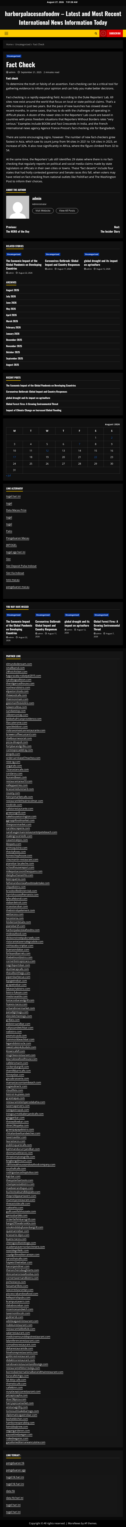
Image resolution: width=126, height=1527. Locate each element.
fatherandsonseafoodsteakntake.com (28, 883)
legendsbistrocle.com (18, 1043)
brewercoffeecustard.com (21, 734)
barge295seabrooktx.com (21, 1223)
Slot (8, 559)
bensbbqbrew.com (17, 1426)
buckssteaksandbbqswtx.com (23, 1192)
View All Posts (67, 210)
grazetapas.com (15, 1098)
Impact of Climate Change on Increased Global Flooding (33, 410)
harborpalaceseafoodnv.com (23, 930)
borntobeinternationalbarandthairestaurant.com (34, 1372)
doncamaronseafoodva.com (22, 1274)
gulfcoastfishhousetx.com (21, 1211)
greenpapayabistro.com (20, 1129)
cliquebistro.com (16, 887)
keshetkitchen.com (17, 1418)
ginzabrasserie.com (17, 1078)
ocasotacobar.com (17, 906)
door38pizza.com (16, 1399)
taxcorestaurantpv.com (19, 1289)
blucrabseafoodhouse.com (21, 1059)
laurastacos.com (15, 1141)
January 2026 (13, 333)
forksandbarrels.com (18, 953)
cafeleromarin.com (17, 1063)
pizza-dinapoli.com (17, 742)
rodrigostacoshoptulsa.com (22, 1172)
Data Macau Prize (16, 510)
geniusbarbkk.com (17, 1215)
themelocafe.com (16, 1383)
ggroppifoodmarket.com (20, 820)
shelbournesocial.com (19, 738)
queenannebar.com (17, 1231)
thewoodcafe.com (16, 695)
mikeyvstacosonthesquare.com (24, 871)
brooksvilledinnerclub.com (21, 890)
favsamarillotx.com (17, 1286)
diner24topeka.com (17, 1125)
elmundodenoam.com (19, 664)
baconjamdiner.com (18, 1266)
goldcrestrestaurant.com (20, 1356)
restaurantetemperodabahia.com (25, 1102)
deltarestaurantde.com (19, 1348)
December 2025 (14, 340)
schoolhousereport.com (20, 867)
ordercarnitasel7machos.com (23, 758)
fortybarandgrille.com (19, 746)
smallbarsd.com (15, 668)
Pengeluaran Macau (17, 538)
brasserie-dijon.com (17, 1235)
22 (95, 457)
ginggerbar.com (15, 1117)
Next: (110, 229)
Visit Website (42, 210)
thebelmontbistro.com (19, 957)
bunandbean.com (16, 777)
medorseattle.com (17, 996)
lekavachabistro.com (18, 988)
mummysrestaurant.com (20, 1199)
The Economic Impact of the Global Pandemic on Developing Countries (23, 264)
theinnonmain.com (17, 699)
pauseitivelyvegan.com (19, 1434)
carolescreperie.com (18, 828)
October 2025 (13, 352)
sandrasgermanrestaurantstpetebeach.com (31, 832)
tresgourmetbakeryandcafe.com (25, 1113)
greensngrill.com (16, 812)
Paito (9, 531)
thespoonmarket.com (18, 824)
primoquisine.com (16, 847)
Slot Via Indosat (15, 573)
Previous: (17, 229)
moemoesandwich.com (19, 1309)
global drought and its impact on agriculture (101, 263)
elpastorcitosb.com (17, 691)
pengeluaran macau (17, 587)
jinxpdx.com (13, 754)
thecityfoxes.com (16, 851)
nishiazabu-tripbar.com (19, 945)
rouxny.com (13, 793)
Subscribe (115, 33)
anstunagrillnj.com (17, 1407)
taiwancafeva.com (16, 707)
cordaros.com (14, 773)
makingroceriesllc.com (19, 836)
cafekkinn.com (14, 1387)
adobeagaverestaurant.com (22, 1321)
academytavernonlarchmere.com (25, 1246)
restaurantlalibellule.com (20, 1328)
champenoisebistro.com (20, 1184)
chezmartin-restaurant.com (22, 859)
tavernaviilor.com (16, 1137)
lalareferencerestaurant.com (22, 1340)
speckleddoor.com (17, 726)
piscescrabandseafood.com (22, 1293)
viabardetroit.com (16, 902)
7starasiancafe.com (17, 769)
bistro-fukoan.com (17, 992)
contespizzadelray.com (19, 750)
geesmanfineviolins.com (20, 703)
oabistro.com (14, 1031)
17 (14, 457)
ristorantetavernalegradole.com (24, 941)
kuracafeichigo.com (17, 1375)
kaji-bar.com (13, 1176)
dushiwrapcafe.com (17, 969)
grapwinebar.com (16, 984)
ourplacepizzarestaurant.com (23, 1391)
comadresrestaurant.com (21, 1344)
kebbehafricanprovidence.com (23, 718)
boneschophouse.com (19, 855)
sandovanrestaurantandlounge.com (27, 1364)
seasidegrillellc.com (17, 1250)
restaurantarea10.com (19, 781)
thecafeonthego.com (18, 973)
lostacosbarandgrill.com (20, 1000)
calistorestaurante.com (19, 808)
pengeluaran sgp (16, 1470)
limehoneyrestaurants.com (22, 1352)
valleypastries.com (17, 785)
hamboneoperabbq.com (20, 1422)
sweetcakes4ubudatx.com (21, 1047)
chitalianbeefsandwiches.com (23, 1133)
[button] (6, 33)
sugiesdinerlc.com (16, 1086)
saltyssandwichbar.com (19, 1027)
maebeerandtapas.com (19, 1188)
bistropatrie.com (16, 879)
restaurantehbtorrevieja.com (23, 1368)
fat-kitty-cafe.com (16, 1379)
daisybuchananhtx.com (19, 875)
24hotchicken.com (16, 671)
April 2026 (11, 315)
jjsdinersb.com (14, 1317)
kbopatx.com (13, 844)
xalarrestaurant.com (18, 1332)
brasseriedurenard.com (20, 789)
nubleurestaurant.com (19, 1325)
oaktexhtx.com (14, 1207)
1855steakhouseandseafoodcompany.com (30, 1164)
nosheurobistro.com (18, 687)
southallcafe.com (16, 1168)
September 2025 (14, 358)
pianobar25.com (15, 926)
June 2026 (11, 302)
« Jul (8, 475)
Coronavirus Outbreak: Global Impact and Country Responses (62, 263)
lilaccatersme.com (16, 722)
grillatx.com (13, 1019)
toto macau (13, 579)
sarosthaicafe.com (17, 1258)
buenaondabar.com (17, 949)
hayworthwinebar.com (19, 1262)
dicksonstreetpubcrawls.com (23, 937)
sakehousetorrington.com (21, 816)
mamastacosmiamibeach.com (23, 1082)
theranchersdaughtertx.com (22, 1270)
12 (47, 450)
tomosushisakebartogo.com (22, 1411)
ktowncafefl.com (15, 1051)
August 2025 (12, 364)
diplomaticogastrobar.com (21, 1415)
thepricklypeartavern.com (21, 1196)
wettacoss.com (15, 914)
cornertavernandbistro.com (22, 1278)
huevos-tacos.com (16, 1004)
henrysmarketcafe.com (19, 796)
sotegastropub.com (17, 1109)
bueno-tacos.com (16, 1239)
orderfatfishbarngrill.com (20, 1219)
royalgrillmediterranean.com (22, 1254)
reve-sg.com (13, 761)
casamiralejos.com (17, 840)
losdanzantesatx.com (18, 922)
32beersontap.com (17, 714)
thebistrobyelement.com (20, 910)
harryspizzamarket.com (20, 1403)
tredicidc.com (14, 804)
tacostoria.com (15, 918)
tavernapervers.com (18, 1106)
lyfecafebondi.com (16, 898)
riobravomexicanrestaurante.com (25, 730)
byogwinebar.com (16, 980)
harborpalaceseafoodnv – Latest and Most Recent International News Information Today (63, 17)
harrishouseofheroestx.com (22, 894)
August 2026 (12, 290)
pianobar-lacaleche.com (20, 863)
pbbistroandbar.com (18, 1023)
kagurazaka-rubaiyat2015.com (23, 675)
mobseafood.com (16, 933)
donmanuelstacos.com (19, 1152)
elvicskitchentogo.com (19, 1016)
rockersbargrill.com (17, 1066)
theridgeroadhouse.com (20, 683)
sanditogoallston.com (18, 679)
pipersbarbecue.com (18, 977)
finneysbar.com (15, 1074)
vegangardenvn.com (18, 1430)
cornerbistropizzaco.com (20, 961)
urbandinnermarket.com (20, 1008)
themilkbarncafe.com (18, 1070)
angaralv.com (14, 765)
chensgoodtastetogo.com (21, 1242)
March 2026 (12, 321)
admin (12, 72)
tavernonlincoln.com (18, 1313)
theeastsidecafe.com (18, 1203)
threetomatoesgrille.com (20, 1156)
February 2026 (13, 327)
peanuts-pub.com (16, 1035)
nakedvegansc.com (17, 1438)
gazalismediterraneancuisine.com (25, 1442)
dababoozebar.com (17, 1305)
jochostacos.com (16, 1282)
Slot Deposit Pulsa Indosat (21, 566)
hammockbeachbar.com (20, 1039)
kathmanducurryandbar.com (23, 1149)
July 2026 (11, 296)
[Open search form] (96, 33)
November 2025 (14, 346)
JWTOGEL (11, 545)
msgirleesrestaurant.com (20, 1055)
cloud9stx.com (14, 1090)
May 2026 (11, 309)
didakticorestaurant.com (20, 1360)
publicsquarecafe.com (19, 1145)
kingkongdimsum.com (19, 1160)
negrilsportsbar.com (18, 965)
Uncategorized (13, 56)
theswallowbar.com (17, 1121)
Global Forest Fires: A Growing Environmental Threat (32, 404)
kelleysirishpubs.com (18, 1297)
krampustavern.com (18, 1301)
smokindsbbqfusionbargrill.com (24, 1227)
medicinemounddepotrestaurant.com (28, 1336)
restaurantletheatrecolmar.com (24, 800)
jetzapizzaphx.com (17, 1395)
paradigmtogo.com (17, 1012)
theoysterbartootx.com (19, 1180)
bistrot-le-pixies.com (18, 1094)
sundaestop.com (16, 710)
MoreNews (74, 1523)
